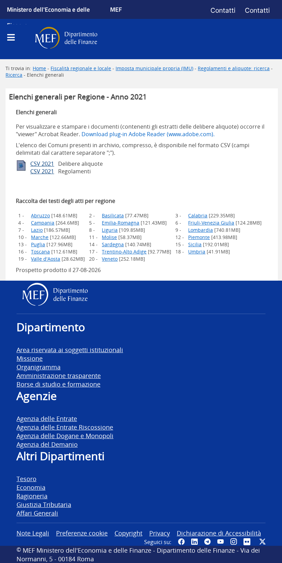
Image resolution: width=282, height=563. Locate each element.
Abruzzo (40, 215)
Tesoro (26, 478)
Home (39, 68)
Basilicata (113, 215)
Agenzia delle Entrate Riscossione (65, 427)
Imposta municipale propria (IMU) (154, 68)
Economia (31, 487)
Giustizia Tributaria (44, 504)
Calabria (197, 215)
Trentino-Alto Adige (124, 251)
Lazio (37, 230)
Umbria (196, 251)
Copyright (128, 533)
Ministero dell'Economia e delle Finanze (48, 17)
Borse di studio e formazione (58, 384)
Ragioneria (32, 495)
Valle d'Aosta (45, 259)
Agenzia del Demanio (47, 444)
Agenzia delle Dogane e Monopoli (65, 435)
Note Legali (33, 533)
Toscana (40, 251)
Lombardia (200, 230)
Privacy (159, 533)
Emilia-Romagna (120, 222)
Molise (109, 237)
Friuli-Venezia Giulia (211, 222)
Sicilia (195, 244)
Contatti (223, 10)
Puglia (38, 244)
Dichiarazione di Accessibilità (219, 533)
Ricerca (14, 75)
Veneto (110, 259)
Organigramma (39, 366)
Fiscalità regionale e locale (81, 68)
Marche (39, 237)
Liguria (110, 230)
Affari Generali (37, 513)
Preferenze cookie (82, 533)
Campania (42, 222)
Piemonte (199, 237)
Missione (30, 358)
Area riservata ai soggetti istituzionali (70, 349)
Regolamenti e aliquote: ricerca (234, 68)
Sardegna (113, 244)
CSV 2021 (42, 163)
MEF (116, 9)
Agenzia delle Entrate (47, 418)
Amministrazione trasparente (59, 375)
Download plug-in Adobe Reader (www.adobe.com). (148, 134)
